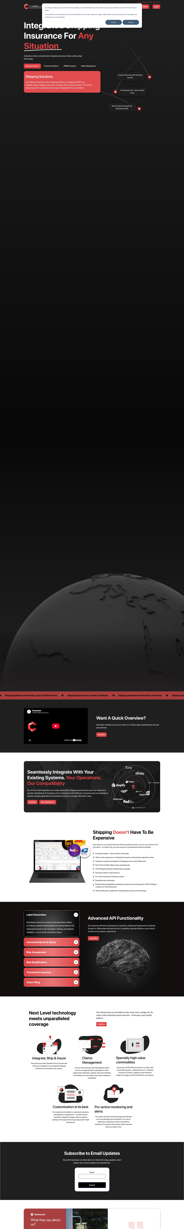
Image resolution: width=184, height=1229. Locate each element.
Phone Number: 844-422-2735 (148, 2)
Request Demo (142, 7)
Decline (130, 22)
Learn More (93, 938)
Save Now (101, 735)
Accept (113, 22)
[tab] (32, 66)
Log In (156, 7)
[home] (34, 7)
